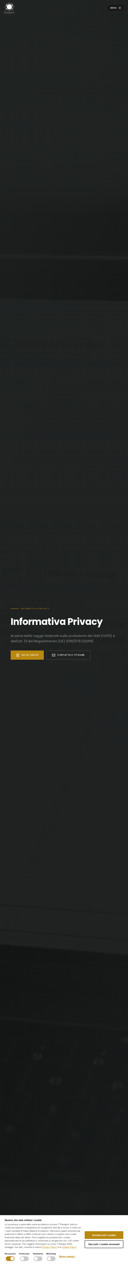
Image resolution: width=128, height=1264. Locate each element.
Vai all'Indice (29, 655)
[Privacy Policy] (49, 1247)
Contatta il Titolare (71, 655)
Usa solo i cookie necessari (104, 1244)
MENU (113, 8)
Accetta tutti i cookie (104, 1235)
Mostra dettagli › (67, 1256)
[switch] (10, 1258)
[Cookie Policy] (69, 1247)
